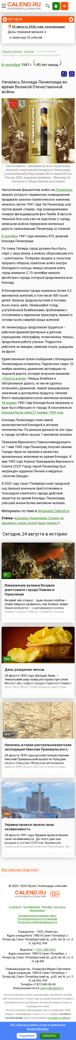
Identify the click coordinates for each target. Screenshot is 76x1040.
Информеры (37, 910)
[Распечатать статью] (72, 74)
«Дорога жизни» (14, 378)
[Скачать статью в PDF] (64, 74)
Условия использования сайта (37, 915)
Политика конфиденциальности (37, 922)
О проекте (15, 906)
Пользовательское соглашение (37, 918)
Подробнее (26, 1035)
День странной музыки (25, 32)
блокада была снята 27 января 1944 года (32, 412)
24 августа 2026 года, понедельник (38, 27)
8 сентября (11, 65)
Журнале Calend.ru (53, 511)
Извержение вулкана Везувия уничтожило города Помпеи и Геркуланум (30, 589)
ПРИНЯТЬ (49, 1035)
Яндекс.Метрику (38, 1028)
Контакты (60, 906)
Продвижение (31, 906)
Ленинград (63, 190)
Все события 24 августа (20, 870)
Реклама (47, 906)
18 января (9, 403)
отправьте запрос (59, 1017)
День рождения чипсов (24, 669)
